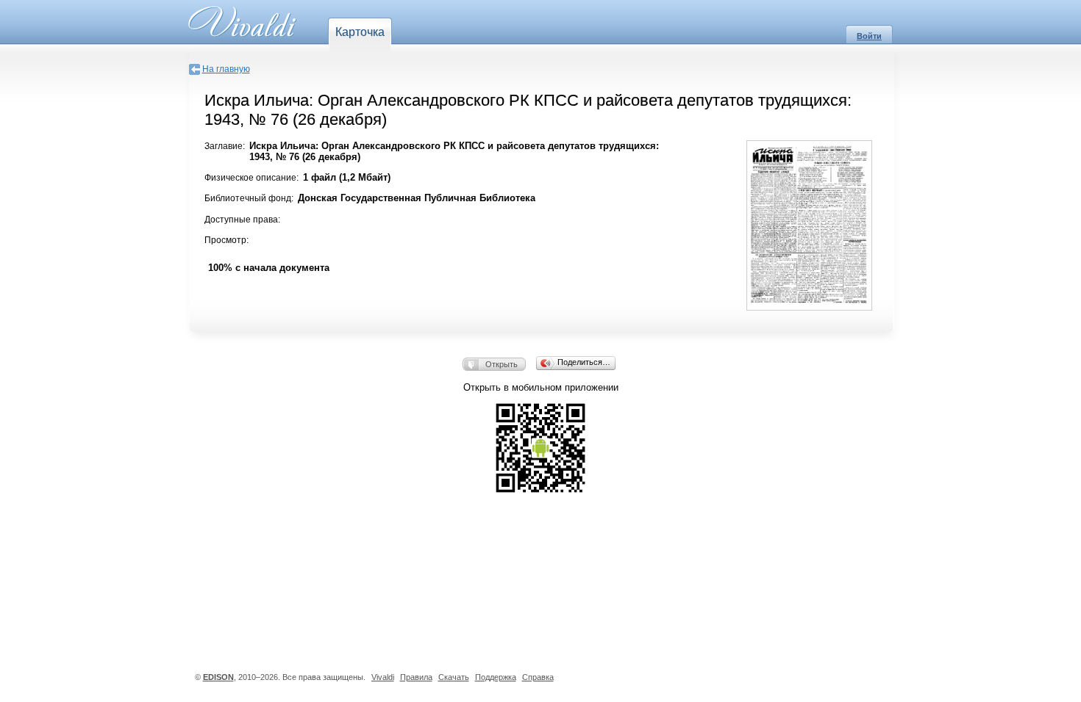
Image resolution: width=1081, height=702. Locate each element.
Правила (416, 677)
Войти (869, 36)
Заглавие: (224, 146)
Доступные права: (242, 219)
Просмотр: (226, 240)
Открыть (501, 364)
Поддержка (495, 677)
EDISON (218, 677)
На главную (226, 69)
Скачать (453, 677)
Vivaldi (382, 677)
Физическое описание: (251, 178)
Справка (538, 677)
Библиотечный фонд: (248, 198)
